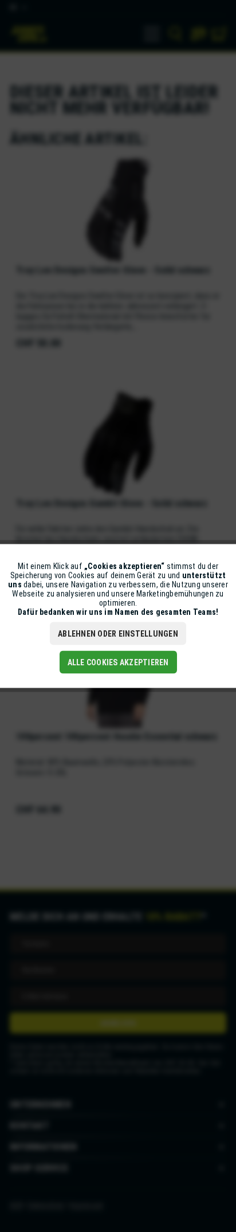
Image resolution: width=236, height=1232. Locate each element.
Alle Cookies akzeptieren (118, 662)
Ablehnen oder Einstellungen (118, 633)
